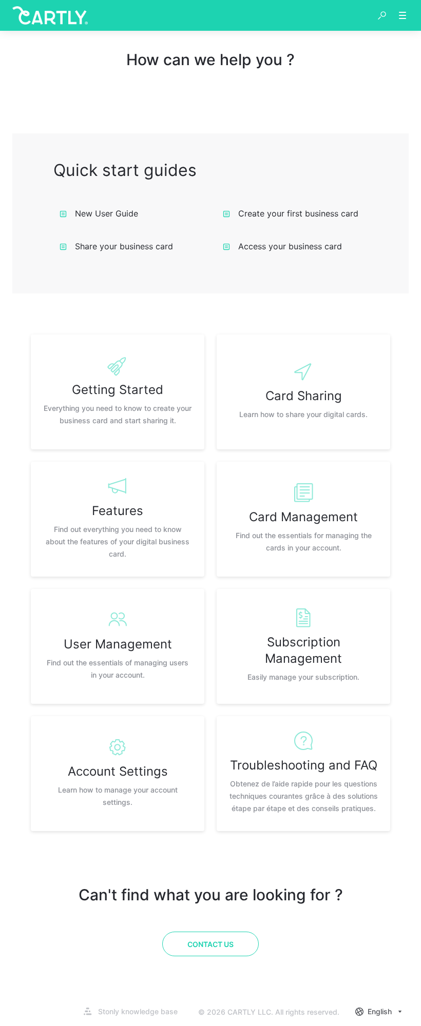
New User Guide (106, 213)
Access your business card (290, 246)
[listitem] (117, 391)
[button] (382, 15)
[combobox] (380, 1011)
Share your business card (124, 246)
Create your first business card (298, 213)
